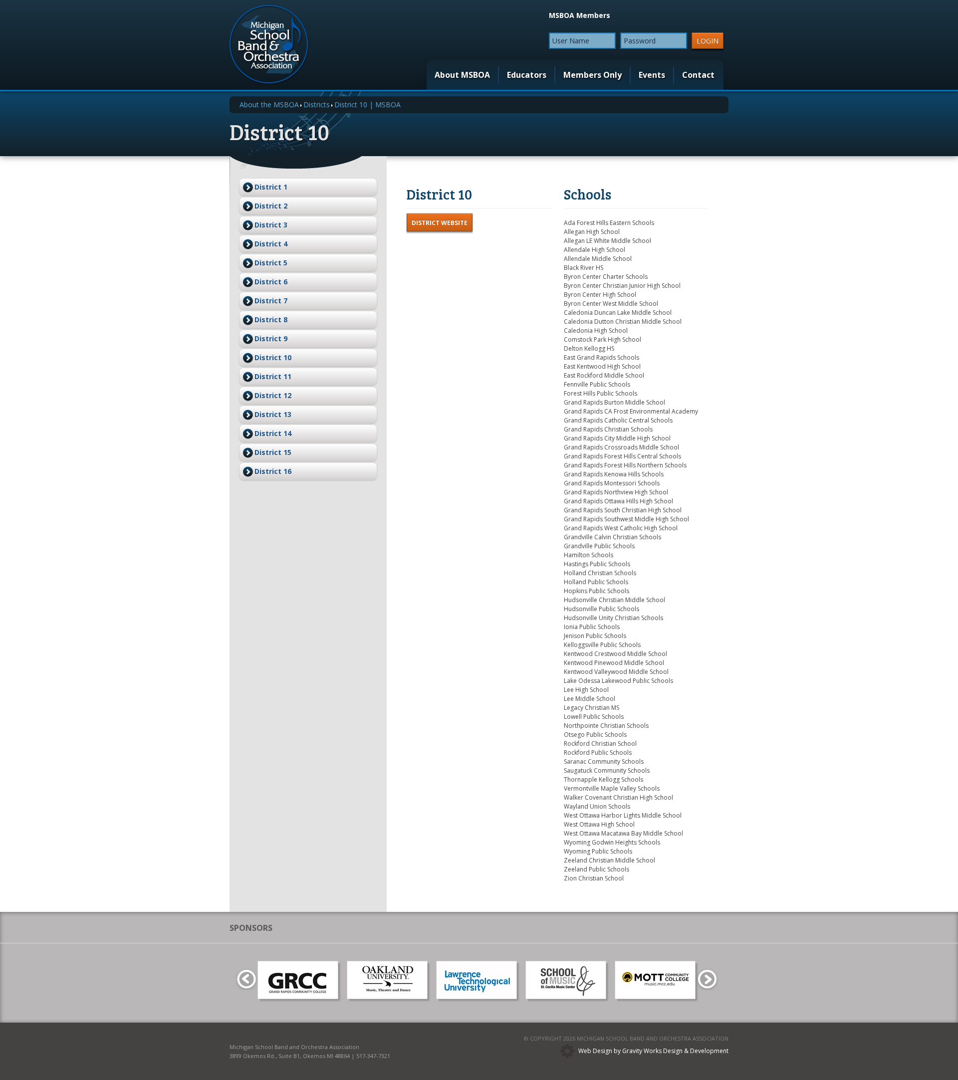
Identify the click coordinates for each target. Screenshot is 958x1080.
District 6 (270, 281)
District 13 (272, 414)
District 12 (272, 395)
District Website (440, 222)
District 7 (270, 300)
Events (652, 74)
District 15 (272, 452)
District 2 (270, 206)
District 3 (270, 224)
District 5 (270, 262)
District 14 (272, 433)
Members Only (592, 74)
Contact (698, 74)
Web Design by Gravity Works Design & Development (653, 1051)
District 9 (270, 338)
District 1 (270, 187)
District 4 (270, 243)
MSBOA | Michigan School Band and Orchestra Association (269, 45)
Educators (526, 74)
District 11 (272, 376)
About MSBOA (462, 74)
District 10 (272, 357)
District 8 (270, 319)
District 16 (272, 471)
